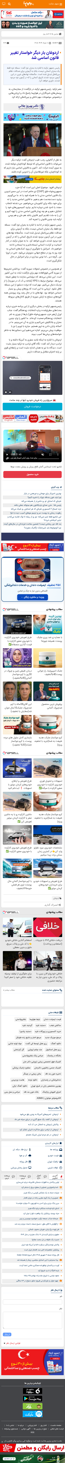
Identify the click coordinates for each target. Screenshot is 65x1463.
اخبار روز (44, 1425)
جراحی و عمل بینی (12, 1092)
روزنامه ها (54, 1149)
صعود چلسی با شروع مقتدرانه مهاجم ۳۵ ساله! (41, 1275)
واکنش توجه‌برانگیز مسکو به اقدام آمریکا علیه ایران (40, 1244)
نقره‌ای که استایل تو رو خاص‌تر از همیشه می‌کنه (41, 501)
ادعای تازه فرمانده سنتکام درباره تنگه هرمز (43, 1208)
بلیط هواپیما (35, 1019)
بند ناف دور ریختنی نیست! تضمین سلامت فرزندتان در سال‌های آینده (32, 524)
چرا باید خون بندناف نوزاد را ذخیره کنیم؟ (44, 497)
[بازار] (32, 1407)
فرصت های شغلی (57, 1428)
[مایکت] (32, 1414)
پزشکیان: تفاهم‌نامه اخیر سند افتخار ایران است (41, 1249)
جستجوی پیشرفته (11, 1428)
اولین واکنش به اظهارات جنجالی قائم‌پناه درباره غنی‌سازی (37, 1182)
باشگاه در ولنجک (54, 1056)
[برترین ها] (29, 4)
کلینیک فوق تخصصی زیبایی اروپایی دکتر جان (42, 1062)
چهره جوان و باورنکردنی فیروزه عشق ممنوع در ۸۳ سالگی (37, 1280)
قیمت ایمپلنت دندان (52, 1019)
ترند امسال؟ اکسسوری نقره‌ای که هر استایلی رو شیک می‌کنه (36, 509)
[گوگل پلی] (32, 1399)
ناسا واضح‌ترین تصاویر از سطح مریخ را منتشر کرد (39, 1187)
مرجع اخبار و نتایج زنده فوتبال (28, 1037)
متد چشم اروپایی (35, 1049)
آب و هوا (23, 1155)
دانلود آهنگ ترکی (19, 1086)
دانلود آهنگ (56, 1043)
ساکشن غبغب (55, 1025)
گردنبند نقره (27, 1025)
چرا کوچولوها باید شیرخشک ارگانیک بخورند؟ (42, 527)
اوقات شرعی (53, 1168)
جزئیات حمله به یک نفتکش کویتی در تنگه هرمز (41, 1192)
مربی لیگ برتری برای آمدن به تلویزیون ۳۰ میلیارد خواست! (37, 1203)
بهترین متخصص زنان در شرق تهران (46, 1086)
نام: (60, 1296)
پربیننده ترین (23, 1176)
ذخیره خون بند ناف (53, 1074)
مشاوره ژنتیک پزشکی (21, 1068)
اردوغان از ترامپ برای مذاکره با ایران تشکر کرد (39, 1129)
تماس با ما (10, 1425)
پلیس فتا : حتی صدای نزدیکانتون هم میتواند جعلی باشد (37, 505)
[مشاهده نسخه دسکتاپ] (3, 4)
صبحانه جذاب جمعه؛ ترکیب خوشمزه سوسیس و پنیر (39, 1218)
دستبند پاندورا (25, 1031)
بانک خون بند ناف (31, 1092)
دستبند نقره (41, 1025)
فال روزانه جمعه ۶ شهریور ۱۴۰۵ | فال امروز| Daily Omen (38, 1255)
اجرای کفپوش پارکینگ (51, 1092)
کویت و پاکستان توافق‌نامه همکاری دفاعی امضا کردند (39, 1265)
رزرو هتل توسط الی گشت (36, 1043)
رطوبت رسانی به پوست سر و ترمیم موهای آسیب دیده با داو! (35, 513)
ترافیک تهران (52, 1162)
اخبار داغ (39, 1176)
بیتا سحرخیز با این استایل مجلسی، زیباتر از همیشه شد (37, 1260)
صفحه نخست (55, 1425)
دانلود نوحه (32, 1080)
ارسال (7, 1334)
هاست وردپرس (17, 1080)
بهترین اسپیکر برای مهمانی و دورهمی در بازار (42, 493)
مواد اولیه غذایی (15, 1043)
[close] (2, 1442)
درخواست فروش (32, 407)
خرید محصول (32, 474)
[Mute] (10, 392)
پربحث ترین (7, 1176)
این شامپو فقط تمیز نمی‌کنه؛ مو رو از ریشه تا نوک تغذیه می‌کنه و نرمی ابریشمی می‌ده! (34, 518)
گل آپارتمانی (19, 1049)
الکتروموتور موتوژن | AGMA (49, 1098)
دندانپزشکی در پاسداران (51, 1080)
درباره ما (21, 1425)
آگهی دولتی (25, 1428)
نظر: (60, 1308)
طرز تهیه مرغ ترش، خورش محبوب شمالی (43, 1229)
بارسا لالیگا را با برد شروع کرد (48, 1270)
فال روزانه (23, 1162)
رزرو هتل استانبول (53, 1049)
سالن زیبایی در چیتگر (32, 1074)
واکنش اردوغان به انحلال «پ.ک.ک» (43, 1124)
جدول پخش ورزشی (19, 1168)
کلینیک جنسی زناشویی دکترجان (47, 1068)
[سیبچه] (32, 1391)
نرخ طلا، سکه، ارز (20, 1149)
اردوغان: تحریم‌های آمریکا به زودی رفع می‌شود (39, 1114)
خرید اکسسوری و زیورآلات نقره (48, 1031)
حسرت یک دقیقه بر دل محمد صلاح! (45, 1239)
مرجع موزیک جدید (53, 1037)
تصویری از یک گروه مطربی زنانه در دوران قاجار (41, 1198)
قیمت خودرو (53, 1155)
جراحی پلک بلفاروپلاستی (32, 1056)
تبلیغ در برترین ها (40, 1428)
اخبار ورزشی (32, 1425)
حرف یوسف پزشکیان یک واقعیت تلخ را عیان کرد (41, 1213)
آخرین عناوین (55, 1176)
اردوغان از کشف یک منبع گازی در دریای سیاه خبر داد (36, 1119)
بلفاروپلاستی (20, 1019)
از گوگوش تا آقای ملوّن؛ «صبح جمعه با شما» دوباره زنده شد (36, 1224)
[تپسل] (4, 357)
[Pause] (6, 392)
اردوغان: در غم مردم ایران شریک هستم (42, 1134)
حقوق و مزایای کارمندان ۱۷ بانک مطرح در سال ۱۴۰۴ (40, 1234)
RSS (32, 1432)
